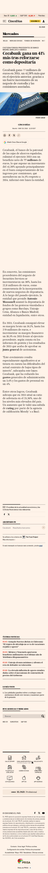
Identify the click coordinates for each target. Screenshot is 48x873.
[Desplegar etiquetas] (43, 527)
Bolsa (5, 41)
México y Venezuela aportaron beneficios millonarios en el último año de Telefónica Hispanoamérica (22, 654)
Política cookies (31, 846)
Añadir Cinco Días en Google (17, 142)
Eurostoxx (14, 722)
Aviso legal (21, 846)
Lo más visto (9, 687)
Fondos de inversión (32, 41)
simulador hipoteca (24, 761)
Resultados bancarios (21, 528)
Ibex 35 (6, 16)
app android (38, 781)
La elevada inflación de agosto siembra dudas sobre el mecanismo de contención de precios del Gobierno (24, 673)
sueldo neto (38, 761)
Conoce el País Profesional (24, 792)
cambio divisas (24, 770)
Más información (8, 540)
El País (42, 27)
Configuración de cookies (16, 849)
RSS (21, 852)
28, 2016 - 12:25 (26, 128)
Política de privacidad (32, 849)
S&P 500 (23, 16)
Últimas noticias (11, 637)
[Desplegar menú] (4, 21)
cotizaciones (9, 781)
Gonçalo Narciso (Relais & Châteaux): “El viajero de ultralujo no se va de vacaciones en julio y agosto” (24, 644)
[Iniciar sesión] (43, 21)
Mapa (17, 852)
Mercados (11, 34)
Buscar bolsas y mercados (15, 709)
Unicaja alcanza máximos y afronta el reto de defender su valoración (23, 663)
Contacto (14, 846)
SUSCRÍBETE (35, 21)
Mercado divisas (16, 41)
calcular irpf (10, 761)
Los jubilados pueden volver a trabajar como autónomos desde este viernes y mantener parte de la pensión (24, 695)
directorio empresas (38, 771)
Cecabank (7, 528)
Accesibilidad (9, 852)
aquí (40, 546)
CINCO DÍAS (24, 124)
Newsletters (27, 852)
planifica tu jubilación (10, 771)
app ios (24, 781)
